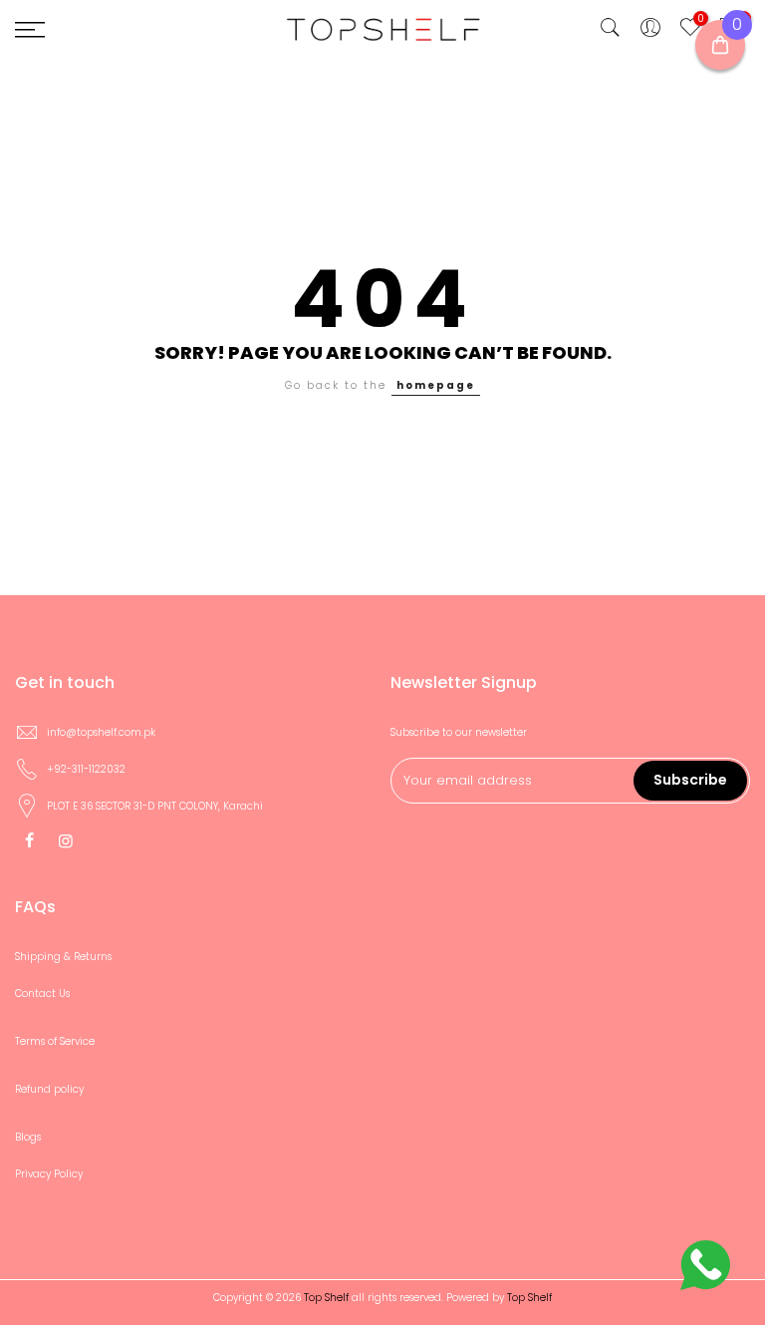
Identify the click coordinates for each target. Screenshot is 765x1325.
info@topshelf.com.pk (101, 732)
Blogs (28, 1137)
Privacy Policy (49, 1173)
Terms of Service (55, 1041)
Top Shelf (529, 1297)
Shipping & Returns (63, 956)
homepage (435, 385)
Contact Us (42, 993)
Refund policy (49, 1089)
